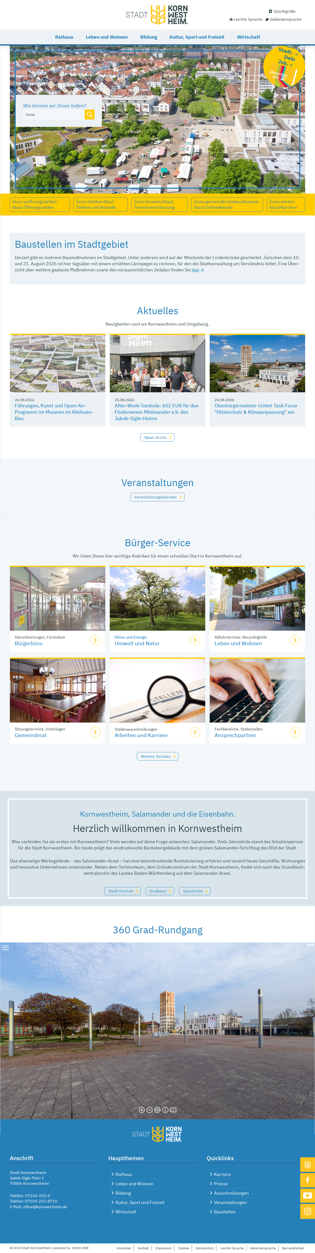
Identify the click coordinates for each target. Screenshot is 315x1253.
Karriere (222, 1174)
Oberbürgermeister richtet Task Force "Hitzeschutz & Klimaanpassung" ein (256, 408)
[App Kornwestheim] (307, 1164)
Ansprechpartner (235, 735)
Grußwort (158, 891)
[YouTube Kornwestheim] (307, 1195)
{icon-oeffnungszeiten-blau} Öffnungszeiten (35, 204)
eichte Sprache (232, 1248)
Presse (221, 1184)
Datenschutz (205, 1248)
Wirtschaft (248, 37)
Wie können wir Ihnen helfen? (54, 105)
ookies (183, 1248)
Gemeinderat (31, 735)
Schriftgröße (285, 11)
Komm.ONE (80, 1248)
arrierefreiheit (293, 1248)
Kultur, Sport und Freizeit (197, 37)
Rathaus (64, 37)
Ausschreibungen (231, 1193)
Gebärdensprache (285, 19)
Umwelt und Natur (137, 643)
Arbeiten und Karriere (141, 735)
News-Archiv (155, 437)
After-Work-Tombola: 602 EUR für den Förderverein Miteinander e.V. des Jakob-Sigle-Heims (157, 412)
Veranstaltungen (230, 1202)
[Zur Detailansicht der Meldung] (57, 363)
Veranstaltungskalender (155, 497)
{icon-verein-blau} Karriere (283, 204)
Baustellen (225, 1212)
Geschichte (193, 891)
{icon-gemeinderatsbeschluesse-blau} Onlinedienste (227, 204)
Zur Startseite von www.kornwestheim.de (157, 15)
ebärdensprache (263, 1248)
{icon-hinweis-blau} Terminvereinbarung (154, 204)
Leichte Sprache (248, 19)
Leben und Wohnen (107, 37)
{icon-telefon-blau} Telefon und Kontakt (96, 204)
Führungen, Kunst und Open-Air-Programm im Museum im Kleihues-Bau (54, 412)
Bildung (148, 37)
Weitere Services (156, 756)
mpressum (164, 1248)
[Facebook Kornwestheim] (307, 1180)
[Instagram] (307, 1211)
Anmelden (124, 1248)
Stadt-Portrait (120, 891)
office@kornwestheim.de (45, 1206)
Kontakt (143, 1248)
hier (196, 270)
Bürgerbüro (28, 643)
